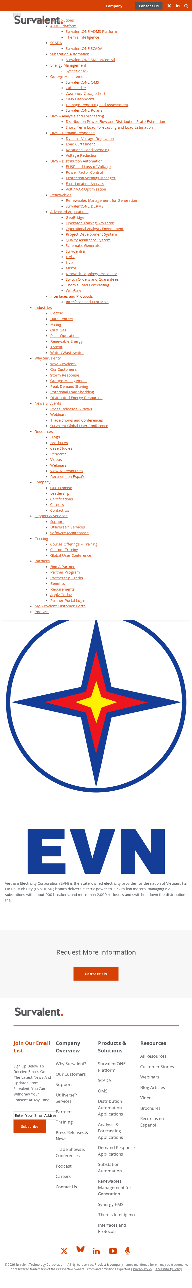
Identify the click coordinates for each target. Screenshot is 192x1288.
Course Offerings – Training (74, 543)
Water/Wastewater (67, 352)
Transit (56, 346)
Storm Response (64, 375)
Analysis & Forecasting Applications (110, 1131)
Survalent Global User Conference (79, 425)
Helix (70, 256)
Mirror (71, 267)
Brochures (59, 442)
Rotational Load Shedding (88, 149)
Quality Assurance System (88, 239)
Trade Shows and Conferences (76, 420)
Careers (88, 20)
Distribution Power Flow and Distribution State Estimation (115, 121)
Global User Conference (97, 56)
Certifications (106, 13)
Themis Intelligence (117, 1214)
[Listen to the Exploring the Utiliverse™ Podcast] (128, 1252)
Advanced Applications (69, 211)
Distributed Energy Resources (76, 397)
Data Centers (61, 318)
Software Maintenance (98, 42)
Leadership (80, 13)
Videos (56, 459)
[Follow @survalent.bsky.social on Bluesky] (82, 1252)
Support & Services (51, 515)
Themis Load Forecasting (87, 284)
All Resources (153, 1056)
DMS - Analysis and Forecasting (77, 115)
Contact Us (109, 20)
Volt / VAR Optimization (86, 189)
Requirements (106, 78)
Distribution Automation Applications (110, 1107)
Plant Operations (65, 335)
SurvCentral (76, 251)
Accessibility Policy (169, 1269)
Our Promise (55, 13)
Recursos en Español (68, 476)
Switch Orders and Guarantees (92, 279)
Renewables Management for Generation (101, 200)
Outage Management (68, 380)
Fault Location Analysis (85, 183)
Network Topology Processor (91, 273)
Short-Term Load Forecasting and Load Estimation (109, 127)
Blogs (55, 436)
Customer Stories (157, 1066)
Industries (43, 307)
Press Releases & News (71, 408)
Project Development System (91, 234)
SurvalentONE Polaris (84, 110)
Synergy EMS (111, 1204)
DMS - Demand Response (72, 132)
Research (58, 453)
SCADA (104, 1080)
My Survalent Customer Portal (77, 93)
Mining (55, 324)
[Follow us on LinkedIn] (98, 1252)
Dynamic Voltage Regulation (90, 138)
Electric (56, 312)
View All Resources (66, 470)
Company (114, 6)
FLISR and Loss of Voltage (88, 166)
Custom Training (64, 549)
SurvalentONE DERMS (85, 206)
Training (41, 538)
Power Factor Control (84, 172)
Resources (43, 431)
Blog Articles (152, 1087)
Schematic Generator (84, 245)
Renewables (61, 194)
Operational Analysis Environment (95, 228)
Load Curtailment (80, 143)
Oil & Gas (58, 329)
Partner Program (107, 64)
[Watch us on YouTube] (114, 1252)
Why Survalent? (47, 357)
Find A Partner (54, 71)
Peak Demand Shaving (69, 386)
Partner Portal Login (100, 85)
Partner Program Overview (94, 71)
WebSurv (73, 290)
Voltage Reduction (81, 155)
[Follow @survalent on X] (66, 1252)
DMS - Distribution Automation (76, 160)
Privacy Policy (142, 1269)
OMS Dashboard (80, 98)
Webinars (58, 414)
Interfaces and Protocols (71, 296)
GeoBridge (75, 217)
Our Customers (63, 369)
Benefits (82, 78)
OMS (103, 1091)
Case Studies (61, 448)
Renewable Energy (66, 341)
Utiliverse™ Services (101, 35)
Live (69, 262)
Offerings (64, 56)
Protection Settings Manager (91, 177)
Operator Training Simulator (90, 222)
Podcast (115, 93)
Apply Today (67, 85)
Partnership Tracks (53, 78)
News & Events (47, 403)
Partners (42, 560)
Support (72, 35)
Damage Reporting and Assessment (97, 104)
